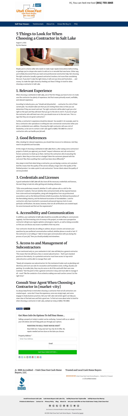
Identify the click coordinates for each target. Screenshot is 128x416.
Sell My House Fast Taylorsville (76, 399)
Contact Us (39, 401)
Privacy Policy (49, 401)
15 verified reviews (90, 379)
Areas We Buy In (64, 24)
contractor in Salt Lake (36, 95)
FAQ (75, 24)
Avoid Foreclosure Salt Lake (33, 399)
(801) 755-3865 (104, 3)
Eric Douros (22, 45)
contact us (48, 301)
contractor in (43, 251)
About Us (50, 24)
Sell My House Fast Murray (96, 399)
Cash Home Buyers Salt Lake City (54, 399)
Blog (57, 401)
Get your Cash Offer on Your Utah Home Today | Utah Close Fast (88, 401)
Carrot (81, 413)
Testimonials (38, 24)
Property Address (25, 336)
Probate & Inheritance (27, 401)
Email (51, 343)
